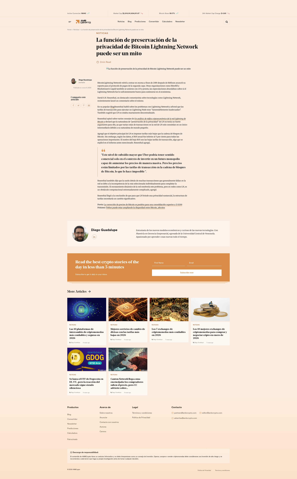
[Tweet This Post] (78, 105)
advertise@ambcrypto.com (185, 418)
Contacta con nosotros (109, 422)
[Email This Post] (89, 105)
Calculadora (167, 22)
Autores (103, 427)
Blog (129, 22)
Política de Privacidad (141, 418)
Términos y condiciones (142, 413)
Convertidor (154, 22)
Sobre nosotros (106, 413)
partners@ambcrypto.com (185, 413)
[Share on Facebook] (73, 105)
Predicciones (140, 22)
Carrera (103, 432)
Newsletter (180, 22)
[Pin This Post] (83, 105)
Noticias (121, 22)
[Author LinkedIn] (94, 237)
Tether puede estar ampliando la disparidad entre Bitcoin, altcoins (135, 207)
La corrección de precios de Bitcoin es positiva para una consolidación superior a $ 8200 (143, 204)
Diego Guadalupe (85, 80)
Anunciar (103, 418)
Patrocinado (72, 439)
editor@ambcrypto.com (212, 413)
